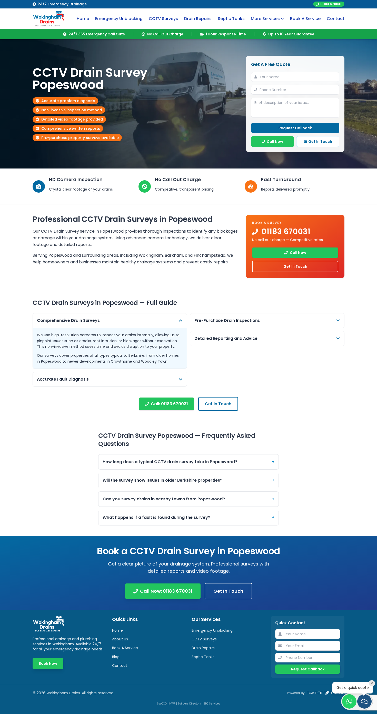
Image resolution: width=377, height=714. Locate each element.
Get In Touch (320, 141)
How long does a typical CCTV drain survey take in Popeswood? (188, 462)
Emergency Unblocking (119, 19)
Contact (335, 19)
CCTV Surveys (163, 19)
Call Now (275, 141)
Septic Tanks (231, 19)
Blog (116, 656)
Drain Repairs (198, 19)
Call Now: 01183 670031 (166, 591)
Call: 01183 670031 (169, 404)
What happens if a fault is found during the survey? (188, 517)
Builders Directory (189, 704)
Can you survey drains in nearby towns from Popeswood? (188, 499)
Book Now (48, 663)
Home (83, 19)
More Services (265, 19)
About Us (120, 639)
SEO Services (211, 704)
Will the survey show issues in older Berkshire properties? (188, 480)
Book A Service (305, 19)
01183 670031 (330, 4)
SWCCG (162, 704)
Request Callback (295, 128)
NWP (172, 704)
